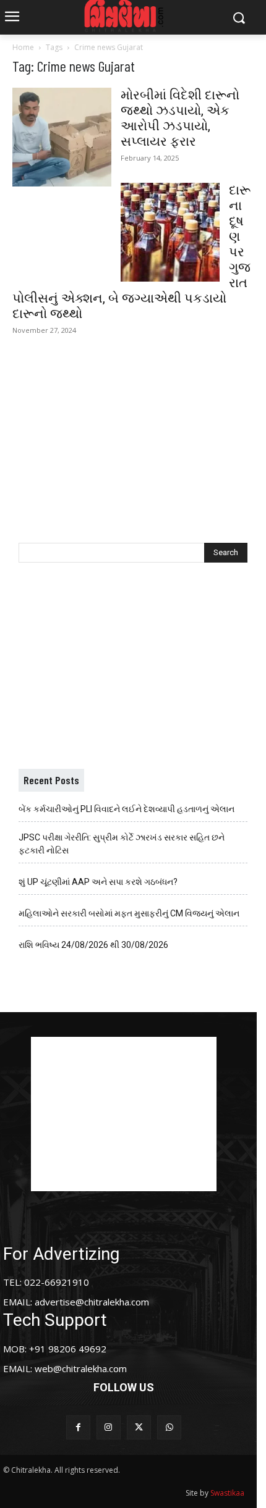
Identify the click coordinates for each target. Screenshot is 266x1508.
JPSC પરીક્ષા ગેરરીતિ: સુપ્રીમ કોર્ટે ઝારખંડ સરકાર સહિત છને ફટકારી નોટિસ (122, 843)
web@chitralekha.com (81, 1368)
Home (23, 47)
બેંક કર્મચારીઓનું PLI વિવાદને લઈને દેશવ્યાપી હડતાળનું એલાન (126, 809)
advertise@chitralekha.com (92, 1302)
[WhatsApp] (169, 1427)
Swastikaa (227, 1493)
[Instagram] (109, 1427)
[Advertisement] (133, 432)
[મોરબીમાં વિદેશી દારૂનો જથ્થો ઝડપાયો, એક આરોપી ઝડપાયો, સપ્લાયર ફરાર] (61, 137)
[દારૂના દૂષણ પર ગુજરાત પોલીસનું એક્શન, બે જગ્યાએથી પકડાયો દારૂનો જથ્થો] (170, 232)
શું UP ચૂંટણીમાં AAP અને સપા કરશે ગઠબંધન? (98, 882)
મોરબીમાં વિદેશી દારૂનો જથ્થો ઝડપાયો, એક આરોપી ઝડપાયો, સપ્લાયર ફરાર (180, 118)
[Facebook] (78, 1427)
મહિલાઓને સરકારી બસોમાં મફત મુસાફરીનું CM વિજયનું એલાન (129, 913)
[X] (139, 1427)
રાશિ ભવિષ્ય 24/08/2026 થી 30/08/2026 (93, 945)
